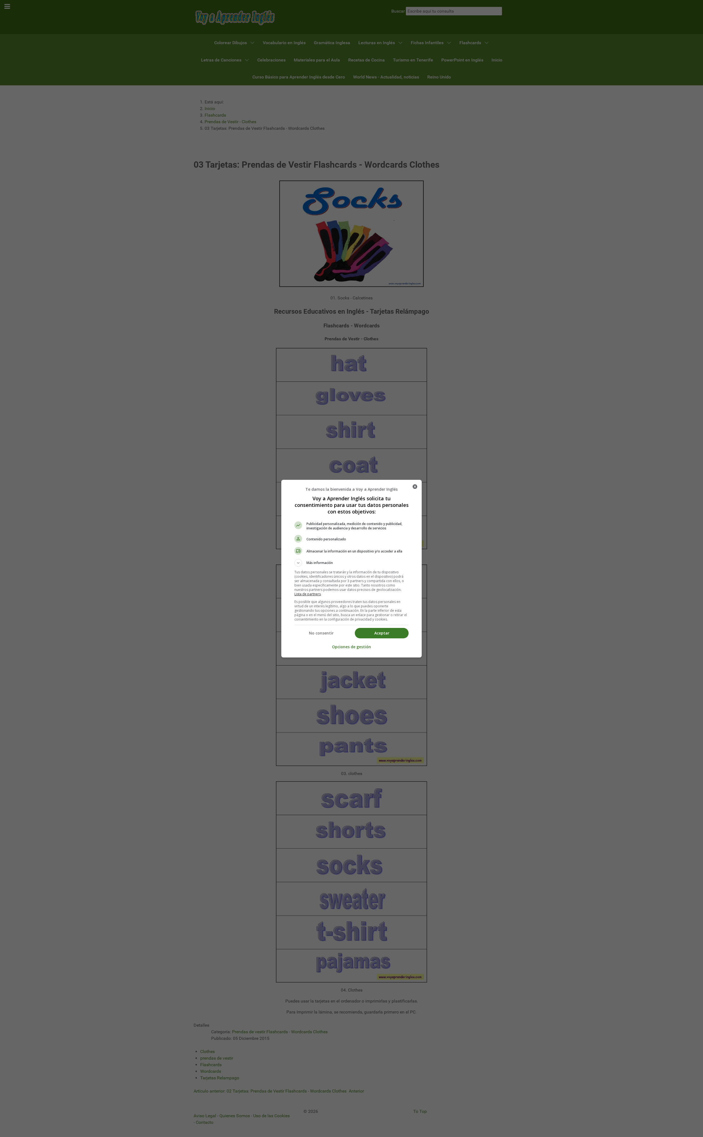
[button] (351, 563)
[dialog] (351, 569)
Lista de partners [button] (307, 594)
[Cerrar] (414, 486)
